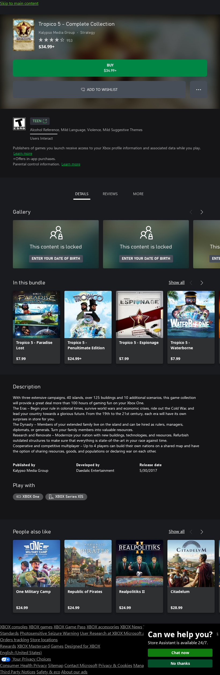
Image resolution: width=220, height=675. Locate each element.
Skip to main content (19, 3)
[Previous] (191, 212)
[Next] (201, 212)
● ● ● (198, 89)
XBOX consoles (14, 626)
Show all (177, 282)
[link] (36, 327)
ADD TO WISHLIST (102, 89)
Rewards (8, 646)
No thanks (180, 663)
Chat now (180, 652)
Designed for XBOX (82, 646)
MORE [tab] (138, 193)
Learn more (22, 153)
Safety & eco (48, 671)
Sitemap (55, 665)
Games (57, 646)
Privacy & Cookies (115, 665)
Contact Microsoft (80, 665)
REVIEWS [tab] (110, 193)
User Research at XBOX (102, 633)
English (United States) (21, 652)
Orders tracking (14, 639)
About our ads (74, 671)
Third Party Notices (17, 671)
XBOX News (131, 626)
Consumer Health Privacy (23, 665)
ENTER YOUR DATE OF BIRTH (56, 259)
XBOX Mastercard (33, 646)
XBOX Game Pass (70, 626)
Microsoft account (140, 633)
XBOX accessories (103, 626)
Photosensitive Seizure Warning (49, 633)
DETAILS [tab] (81, 193)
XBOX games (41, 626)
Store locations (44, 639)
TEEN (37, 121)
